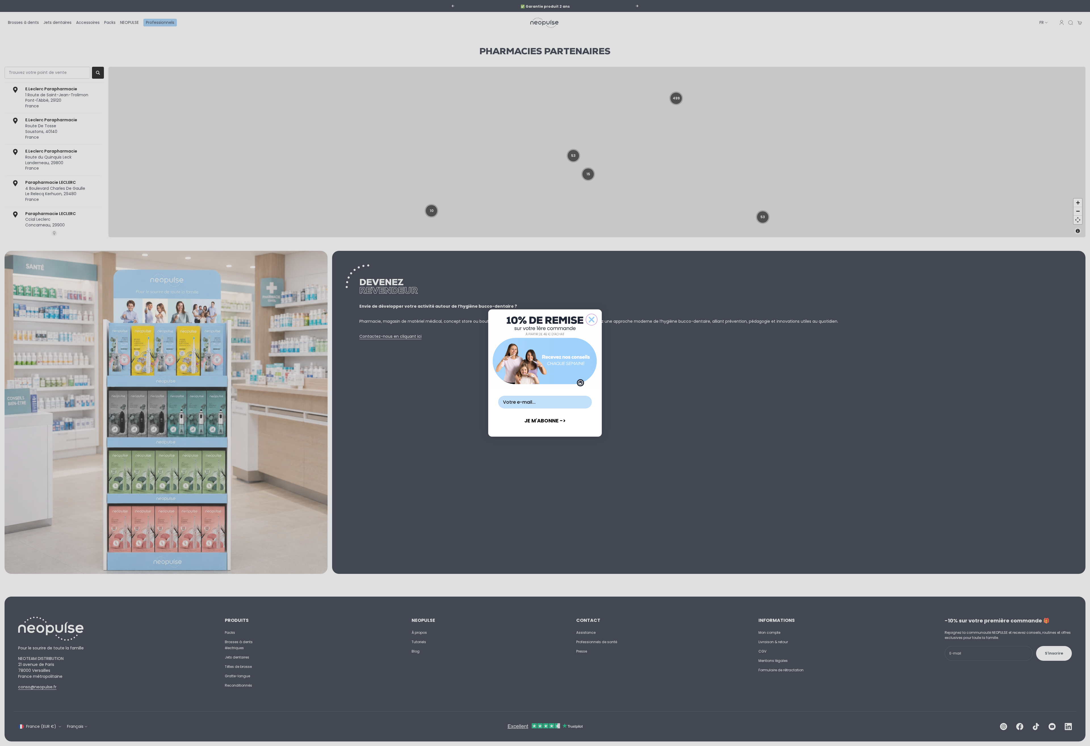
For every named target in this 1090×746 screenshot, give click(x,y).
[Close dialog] (591, 319)
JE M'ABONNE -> (545, 420)
